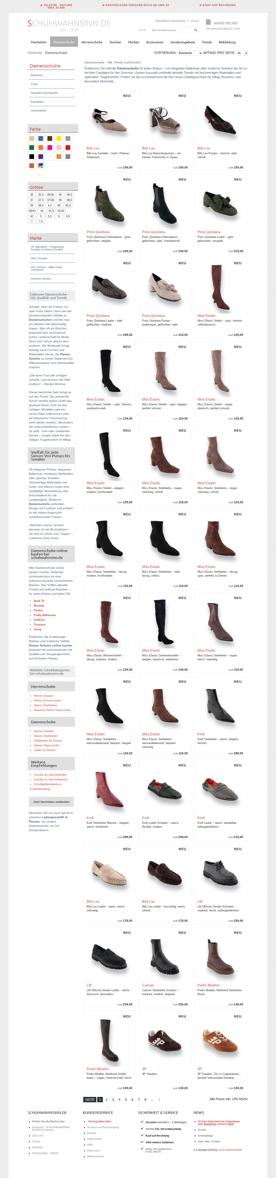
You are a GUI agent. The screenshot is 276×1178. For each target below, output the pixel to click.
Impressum (93, 1150)
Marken (133, 42)
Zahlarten (37, 1147)
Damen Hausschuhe (46, 745)
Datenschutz (94, 1138)
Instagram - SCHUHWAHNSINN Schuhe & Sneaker (50, 1128)
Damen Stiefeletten (46, 736)
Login (195, 20)
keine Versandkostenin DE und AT (158, 1150)
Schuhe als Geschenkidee (50, 774)
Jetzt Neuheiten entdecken (51, 802)
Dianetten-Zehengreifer (44, 92)
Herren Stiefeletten (45, 705)
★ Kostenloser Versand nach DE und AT (135, 5)
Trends (207, 42)
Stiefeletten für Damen (48, 740)
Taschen (115, 42)
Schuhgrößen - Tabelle (45, 1153)
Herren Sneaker (43, 695)
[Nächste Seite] (159, 1099)
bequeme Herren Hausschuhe (52, 710)
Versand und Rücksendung (103, 1127)
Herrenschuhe (92, 42)
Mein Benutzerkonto (170, 20)
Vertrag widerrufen (99, 1121)
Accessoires (154, 42)
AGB (90, 1144)
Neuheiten (39, 42)
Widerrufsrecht (95, 1156)
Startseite (35, 53)
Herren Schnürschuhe (47, 700)
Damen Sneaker (44, 731)
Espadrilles (37, 101)
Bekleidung (227, 42)
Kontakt (91, 1133)
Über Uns (37, 1135)
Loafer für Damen (44, 750)
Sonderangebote (182, 42)
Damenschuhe (64, 42)
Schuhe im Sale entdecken (50, 779)
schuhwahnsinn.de (47, 1112)
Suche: (143, 30)
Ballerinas (37, 75)
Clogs (34, 84)
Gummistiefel (38, 110)
